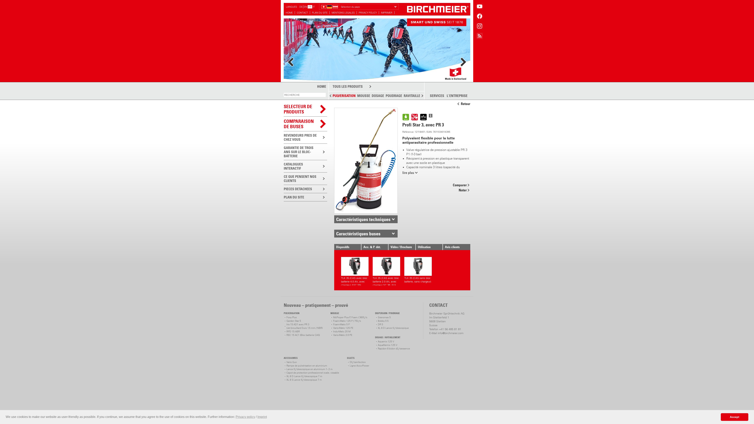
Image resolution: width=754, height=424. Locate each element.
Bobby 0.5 (383, 320)
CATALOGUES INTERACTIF (293, 166)
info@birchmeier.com (450, 333)
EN (305, 6)
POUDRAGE (394, 96)
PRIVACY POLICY (368, 12)
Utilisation (424, 247)
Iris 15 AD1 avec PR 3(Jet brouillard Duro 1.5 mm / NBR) (304, 326)
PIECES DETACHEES (298, 189)
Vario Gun (291, 362)
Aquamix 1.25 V (386, 341)
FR (309, 6)
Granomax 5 (384, 317)
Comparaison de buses (299, 123)
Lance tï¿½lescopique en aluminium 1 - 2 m (309, 369)
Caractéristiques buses (358, 233)
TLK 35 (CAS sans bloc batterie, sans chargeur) (417, 280)
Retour (465, 104)
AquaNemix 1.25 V (387, 345)
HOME (289, 12)
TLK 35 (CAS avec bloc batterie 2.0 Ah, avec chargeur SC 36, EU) (386, 281)
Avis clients (452, 247)
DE (301, 6)
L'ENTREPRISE (457, 96)
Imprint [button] (262, 417)
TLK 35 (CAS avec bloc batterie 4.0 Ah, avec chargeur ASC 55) (354, 281)
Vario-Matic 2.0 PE (342, 335)
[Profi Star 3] (394, 110)
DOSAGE (378, 96)
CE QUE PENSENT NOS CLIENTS (300, 179)
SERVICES (437, 96)
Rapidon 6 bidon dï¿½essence (394, 348)
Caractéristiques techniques (363, 219)
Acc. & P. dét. (372, 247)
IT (314, 6)
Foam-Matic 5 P (341, 324)
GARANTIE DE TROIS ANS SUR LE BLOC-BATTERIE (298, 152)
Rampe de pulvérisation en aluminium (306, 365)
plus (300, 60)
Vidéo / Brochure (401, 247)
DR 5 (380, 324)
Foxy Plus (291, 317)
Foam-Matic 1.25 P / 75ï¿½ (347, 320)
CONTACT (302, 12)
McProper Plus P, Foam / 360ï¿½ (350, 317)
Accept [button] (734, 417)
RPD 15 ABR (293, 331)
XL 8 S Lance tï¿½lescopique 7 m (304, 379)
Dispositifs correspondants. (346, 247)
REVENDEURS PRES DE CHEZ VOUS (300, 137)
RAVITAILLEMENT (416, 96)
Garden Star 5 (293, 320)
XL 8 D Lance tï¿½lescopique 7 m (304, 376)
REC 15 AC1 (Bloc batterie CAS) (303, 335)
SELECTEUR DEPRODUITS (298, 109)
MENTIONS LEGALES (343, 12)
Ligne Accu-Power (359, 365)
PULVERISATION (344, 96)
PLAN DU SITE (320, 12)
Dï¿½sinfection (358, 362)
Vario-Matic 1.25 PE (343, 327)
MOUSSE (363, 96)
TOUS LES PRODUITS (348, 86)
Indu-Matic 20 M (341, 331)
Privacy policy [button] (245, 417)
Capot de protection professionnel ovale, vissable (312, 372)
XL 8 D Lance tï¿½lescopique (393, 327)
